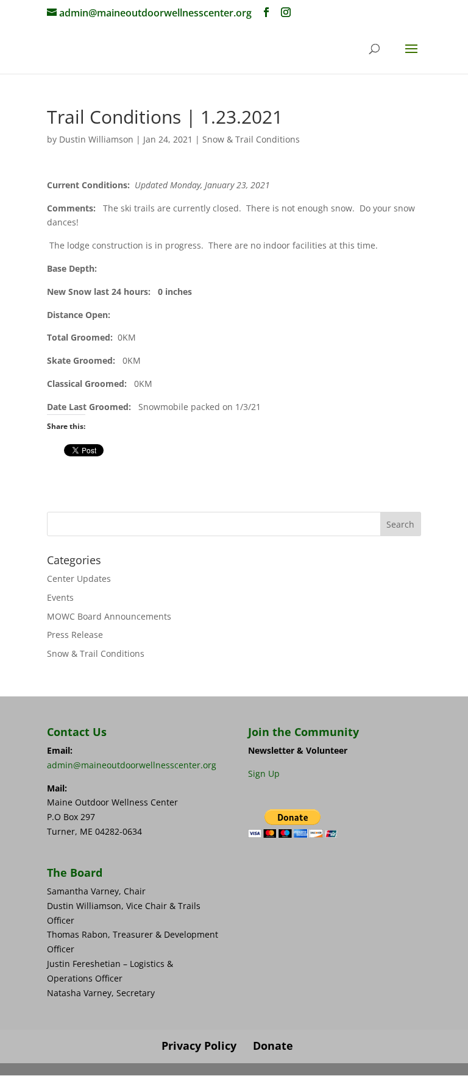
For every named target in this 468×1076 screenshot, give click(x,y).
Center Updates (79, 578)
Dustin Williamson (96, 139)
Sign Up (264, 773)
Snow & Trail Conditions (251, 139)
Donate (273, 1045)
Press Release (75, 634)
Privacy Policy (198, 1045)
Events (60, 597)
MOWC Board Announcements (109, 616)
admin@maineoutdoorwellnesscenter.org (131, 765)
